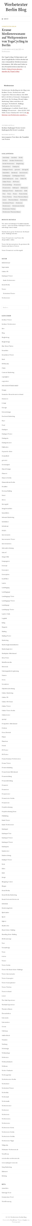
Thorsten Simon (13, 200)
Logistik (4, 618)
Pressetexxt (5, 803)
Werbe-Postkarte (7, 1070)
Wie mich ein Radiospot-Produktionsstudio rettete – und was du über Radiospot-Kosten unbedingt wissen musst (16, 225)
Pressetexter (6, 188)
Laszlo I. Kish (6, 614)
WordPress (5, 1154)
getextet (17, 169)
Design (4, 390)
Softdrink (5, 904)
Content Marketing (8, 372)
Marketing (5, 640)
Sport (3, 917)
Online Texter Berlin (8, 710)
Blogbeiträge (6, 342)
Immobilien (6, 172)
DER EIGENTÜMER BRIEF (10, 385)
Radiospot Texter (8, 191)
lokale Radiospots (8, 178)
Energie (4, 407)
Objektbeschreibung (8, 688)
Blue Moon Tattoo (7, 346)
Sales (3, 868)
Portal (4, 745)
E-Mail (4, 403)
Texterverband (6, 991)
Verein (4, 1026)
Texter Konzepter (7, 978)
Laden (4, 583)
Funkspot (5, 429)
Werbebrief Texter (8, 203)
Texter (15, 194)
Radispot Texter (7, 860)
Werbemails (5, 1101)
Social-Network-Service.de (10, 899)
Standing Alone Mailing (9, 934)
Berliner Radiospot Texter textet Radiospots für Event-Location (13, 129)
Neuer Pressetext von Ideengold (12, 250)
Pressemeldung (7, 185)
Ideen (4, 500)
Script (4, 877)
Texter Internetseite (8, 974)
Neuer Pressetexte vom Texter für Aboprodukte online (13, 239)
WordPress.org (6, 1201)
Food (3, 425)
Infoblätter (5, 522)
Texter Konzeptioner (8, 983)
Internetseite (23, 172)
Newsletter (5, 684)
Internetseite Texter (8, 539)
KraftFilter (5, 579)
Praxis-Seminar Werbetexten (11, 759)
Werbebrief (23, 200)
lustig (3, 623)
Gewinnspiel (6, 464)
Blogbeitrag (19, 163)
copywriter (5, 381)
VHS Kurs (5, 1031)
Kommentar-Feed (7, 1197)
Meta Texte (5, 658)
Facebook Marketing (8, 416)
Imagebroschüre (7, 508)
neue (16, 178)
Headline (5, 486)
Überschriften (6, 1013)
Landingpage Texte (8, 596)
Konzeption (5, 574)
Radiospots (24, 188)
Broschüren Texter (8, 355)
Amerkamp (6, 157)
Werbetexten (6, 1119)
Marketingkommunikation (10, 645)
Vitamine (5, 1040)
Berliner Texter (7, 320)
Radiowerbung (6, 855)
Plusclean (5, 741)
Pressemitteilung (7, 781)
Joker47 (4, 552)
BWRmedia (5, 364)
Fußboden (5, 447)
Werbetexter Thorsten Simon (11, 212)
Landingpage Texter (8, 601)
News (3, 680)
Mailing (4, 631)
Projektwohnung (7, 807)
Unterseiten (6, 1022)
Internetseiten (6, 544)
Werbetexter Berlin (9, 26)
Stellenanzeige (6, 939)
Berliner (5, 160)
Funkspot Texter (8, 169)
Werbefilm (5, 1092)
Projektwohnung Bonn (9, 811)
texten (4, 956)
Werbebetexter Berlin (9, 1079)
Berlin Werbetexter (8, 163)
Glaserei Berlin (6, 478)
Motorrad (5, 666)
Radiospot (16, 188)
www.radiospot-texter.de (10, 1163)
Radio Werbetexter (9, 280)
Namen (4, 675)
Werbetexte (5, 1114)
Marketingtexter (7, 649)
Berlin (20, 157)
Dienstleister (6, 166)
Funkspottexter (7, 443)
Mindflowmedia (7, 662)
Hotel (3, 495)
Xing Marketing (7, 1167)
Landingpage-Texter (18, 175)
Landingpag (5, 587)
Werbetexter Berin (8, 1127)
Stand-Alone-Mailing (8, 930)
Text (4, 194)
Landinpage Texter (8, 609)
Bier (3, 328)
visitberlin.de (6, 1035)
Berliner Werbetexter (16, 160)
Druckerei (5, 399)
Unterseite (5, 1018)
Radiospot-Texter (7, 842)
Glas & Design (6, 469)
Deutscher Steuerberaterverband (12, 394)
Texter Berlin (23, 194)
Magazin (4, 627)
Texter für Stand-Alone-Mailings (12, 969)
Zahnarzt (5, 1171)
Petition (4, 728)
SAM (25, 191)
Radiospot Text (6, 833)
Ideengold (25, 169)
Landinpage (5, 605)
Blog (3, 333)
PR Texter (5, 750)
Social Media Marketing (9, 895)
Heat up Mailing (7, 491)
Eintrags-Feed (6, 1192)
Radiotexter (18, 191)
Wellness (4, 1066)
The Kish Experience (8, 1000)
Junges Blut (5, 557)
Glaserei (4, 473)
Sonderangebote (7, 908)
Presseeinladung (7, 767)
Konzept (4, 565)
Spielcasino (5, 912)
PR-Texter (16, 181)
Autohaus (14, 157)
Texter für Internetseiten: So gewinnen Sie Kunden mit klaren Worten (16, 245)
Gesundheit (5, 456)
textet (4, 200)
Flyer (3, 421)
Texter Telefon (7, 197)
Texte (9, 194)
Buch (3, 359)
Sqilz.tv (4, 921)
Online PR (23, 178)
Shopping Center (7, 882)
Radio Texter (6, 820)
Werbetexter (6, 206)
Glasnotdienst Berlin (8, 482)
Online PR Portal (7, 702)
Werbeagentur (6, 1075)
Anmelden (5, 1188)
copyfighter (5, 377)
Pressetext (17, 185)
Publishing (5, 816)
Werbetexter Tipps (8, 1141)
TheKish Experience (8, 1004)
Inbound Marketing (8, 517)
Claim (3, 368)
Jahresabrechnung (8, 548)
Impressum (5, 267)
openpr (4, 719)
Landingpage (6, 175)
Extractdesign (6, 412)
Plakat (4, 737)
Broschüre (5, 350)
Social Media (6, 285)
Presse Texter (6, 763)
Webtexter (5, 1057)
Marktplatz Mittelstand (9, 653)
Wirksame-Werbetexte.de (10, 1149)
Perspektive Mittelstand (9, 723)
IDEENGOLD (6, 263)
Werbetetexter (6, 1105)
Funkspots (16, 166)
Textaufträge (6, 947)
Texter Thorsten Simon (21, 197)
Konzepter (5, 570)
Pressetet (5, 785)
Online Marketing (7, 693)
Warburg (4, 1044)
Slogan (4, 886)
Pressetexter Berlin (8, 798)
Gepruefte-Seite (7, 451)
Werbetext (19, 203)
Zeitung (4, 1176)
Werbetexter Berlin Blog (16, 7)
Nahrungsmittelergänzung (10, 671)
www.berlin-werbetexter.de (10, 1158)
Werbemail (5, 1097)
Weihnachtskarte (7, 1062)
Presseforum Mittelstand (10, 772)
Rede (3, 864)
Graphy (24, 1220)
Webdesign (5, 1048)
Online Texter (7, 181)
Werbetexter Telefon (9, 209)
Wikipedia (5, 1145)
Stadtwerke (5, 926)
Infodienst (14, 172)
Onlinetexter (6, 715)
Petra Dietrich (6, 732)
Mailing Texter (6, 636)
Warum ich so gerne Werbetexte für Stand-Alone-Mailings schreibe (16, 232)
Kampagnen (6, 561)
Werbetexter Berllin (8, 1136)
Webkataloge (6, 1053)
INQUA (4, 530)
